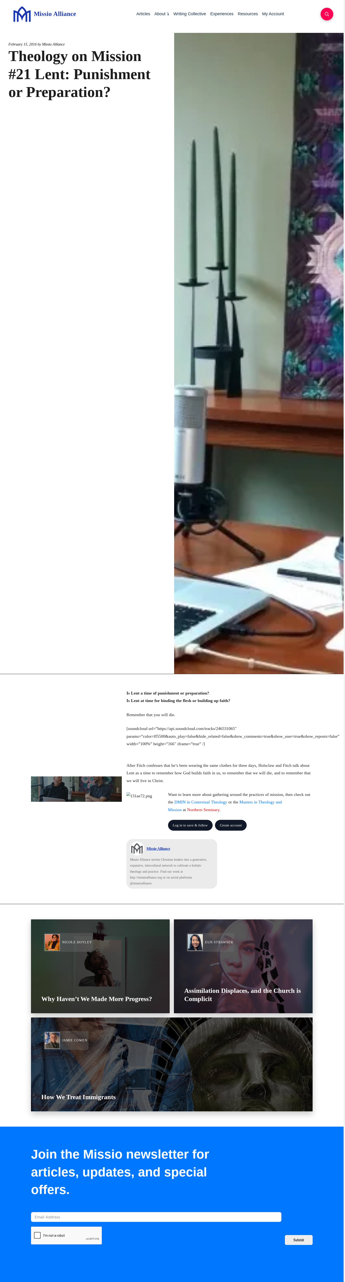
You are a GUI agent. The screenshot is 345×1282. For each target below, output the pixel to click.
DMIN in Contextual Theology (200, 802)
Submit (298, 1240)
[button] (327, 14)
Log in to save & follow (190, 825)
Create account (231, 825)
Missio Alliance (53, 44)
